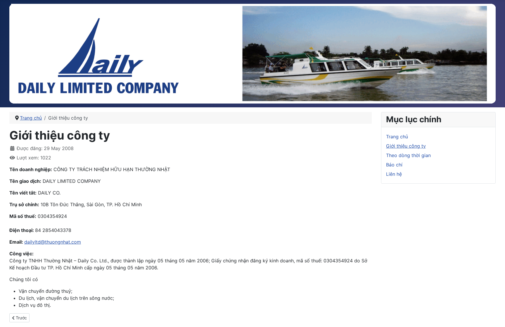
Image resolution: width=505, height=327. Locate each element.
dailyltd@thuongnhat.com (52, 242)
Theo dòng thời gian (408, 155)
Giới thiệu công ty (406, 146)
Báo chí (394, 165)
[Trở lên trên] (494, 316)
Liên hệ (394, 174)
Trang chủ (397, 137)
